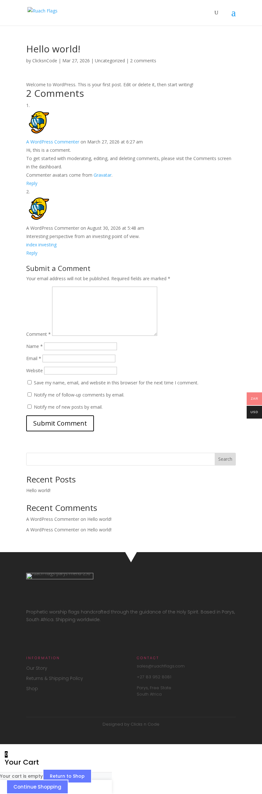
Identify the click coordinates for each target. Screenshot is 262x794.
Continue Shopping (37, 786)
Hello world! (38, 490)
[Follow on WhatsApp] (71, 638)
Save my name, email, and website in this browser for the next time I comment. (116, 383)
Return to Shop (67, 776)
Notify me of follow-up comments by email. (79, 395)
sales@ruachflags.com (161, 666)
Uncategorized (110, 61)
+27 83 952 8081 (154, 677)
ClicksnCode (44, 61)
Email (33, 358)
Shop (32, 688)
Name (34, 346)
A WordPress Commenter (52, 142)
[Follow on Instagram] (45, 638)
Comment (38, 334)
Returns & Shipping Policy (54, 678)
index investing (41, 245)
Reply (31, 183)
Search (225, 459)
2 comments (143, 61)
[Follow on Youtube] (58, 638)
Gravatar (103, 175)
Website (34, 370)
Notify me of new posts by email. (68, 407)
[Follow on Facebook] (31, 638)
